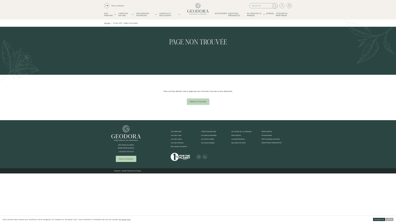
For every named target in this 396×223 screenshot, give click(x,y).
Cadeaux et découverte (165, 14)
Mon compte (267, 131)
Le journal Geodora (238, 139)
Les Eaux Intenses (177, 143)
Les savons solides (207, 139)
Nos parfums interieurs (142, 14)
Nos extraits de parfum (179, 146)
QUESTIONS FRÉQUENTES (234, 14)
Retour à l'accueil (198, 102)
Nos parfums (108, 14)
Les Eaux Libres (176, 139)
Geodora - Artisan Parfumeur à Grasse (127, 171)
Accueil (107, 23)
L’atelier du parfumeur (281, 14)
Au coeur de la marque (241, 131)
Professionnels (267, 135)
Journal (270, 13)
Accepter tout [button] (379, 219)
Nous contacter (117, 6)
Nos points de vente (238, 143)
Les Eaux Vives (176, 135)
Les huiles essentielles (209, 135)
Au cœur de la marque (254, 14)
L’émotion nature (123, 14)
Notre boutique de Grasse (271, 139)
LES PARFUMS (176, 131)
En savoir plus (124, 219)
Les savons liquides (207, 143)
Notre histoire (236, 135)
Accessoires (220, 13)
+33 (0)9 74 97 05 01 (126, 151)
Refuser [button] (389, 219)
